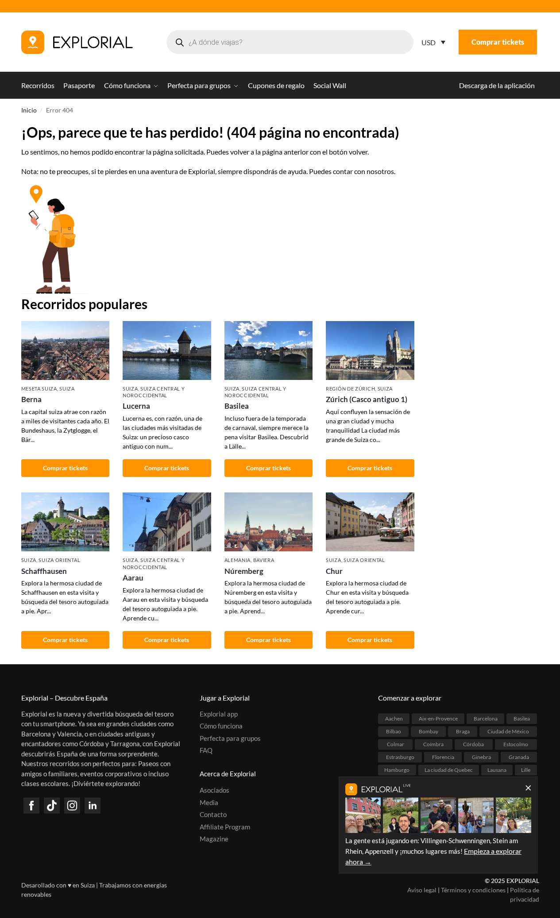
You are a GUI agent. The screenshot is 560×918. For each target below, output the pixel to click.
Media (209, 802)
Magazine (214, 839)
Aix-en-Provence (438, 718)
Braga (463, 731)
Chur (334, 571)
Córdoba (473, 744)
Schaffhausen (44, 571)
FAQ (206, 750)
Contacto (213, 814)
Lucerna (136, 406)
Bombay (428, 731)
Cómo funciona (221, 726)
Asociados (214, 790)
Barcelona (486, 718)
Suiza (67, 388)
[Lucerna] (167, 350)
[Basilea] (268, 350)
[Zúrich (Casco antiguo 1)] (370, 350)
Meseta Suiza (39, 388)
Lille (525, 770)
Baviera (263, 560)
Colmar (395, 744)
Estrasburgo (400, 757)
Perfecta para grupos (230, 738)
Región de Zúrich (350, 388)
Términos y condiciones (473, 890)
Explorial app (219, 714)
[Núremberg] (268, 521)
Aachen (394, 718)
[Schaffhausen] (65, 521)
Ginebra (481, 757)
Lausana (496, 770)
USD (428, 42)
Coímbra (433, 744)
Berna (31, 399)
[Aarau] (167, 521)
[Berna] (65, 350)
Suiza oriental (59, 560)
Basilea (236, 406)
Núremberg (243, 571)
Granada (519, 757)
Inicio (29, 110)
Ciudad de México (508, 731)
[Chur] (370, 521)
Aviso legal (421, 890)
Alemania (237, 560)
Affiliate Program (225, 827)
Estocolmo (515, 744)
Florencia (443, 757)
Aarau (133, 577)
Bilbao (393, 731)
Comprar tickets (497, 42)
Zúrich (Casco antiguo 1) (366, 399)
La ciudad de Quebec (449, 770)
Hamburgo (396, 770)
